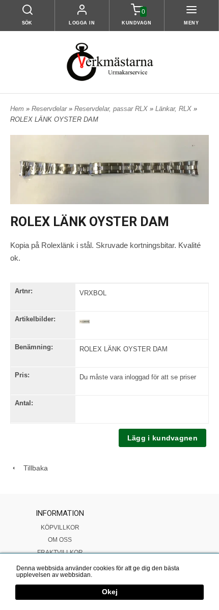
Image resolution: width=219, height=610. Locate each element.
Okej (110, 592)
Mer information (115, 574)
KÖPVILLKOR (60, 527)
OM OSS (60, 539)
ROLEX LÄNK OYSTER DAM (123, 349)
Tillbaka (32, 468)
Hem (17, 109)
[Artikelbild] (84, 321)
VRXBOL (92, 293)
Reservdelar (50, 109)
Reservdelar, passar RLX (112, 109)
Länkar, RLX (174, 109)
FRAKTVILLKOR (60, 552)
